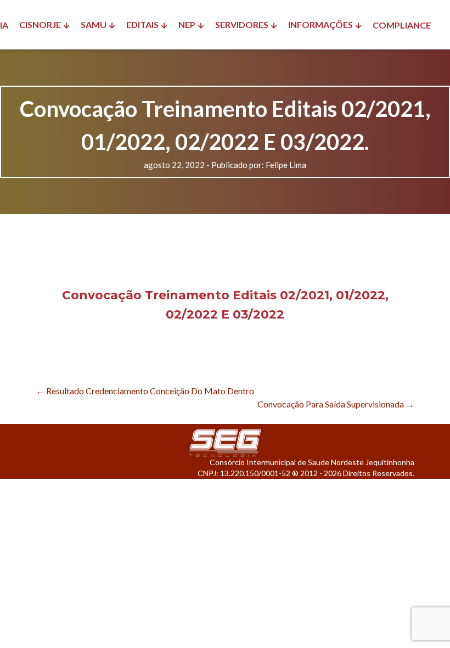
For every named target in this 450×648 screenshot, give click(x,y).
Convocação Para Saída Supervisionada (335, 404)
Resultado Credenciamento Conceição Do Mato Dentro (145, 391)
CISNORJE (40, 24)
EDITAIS (142, 24)
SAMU (93, 24)
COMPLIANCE (402, 25)
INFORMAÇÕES (320, 24)
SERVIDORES (241, 24)
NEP (186, 24)
